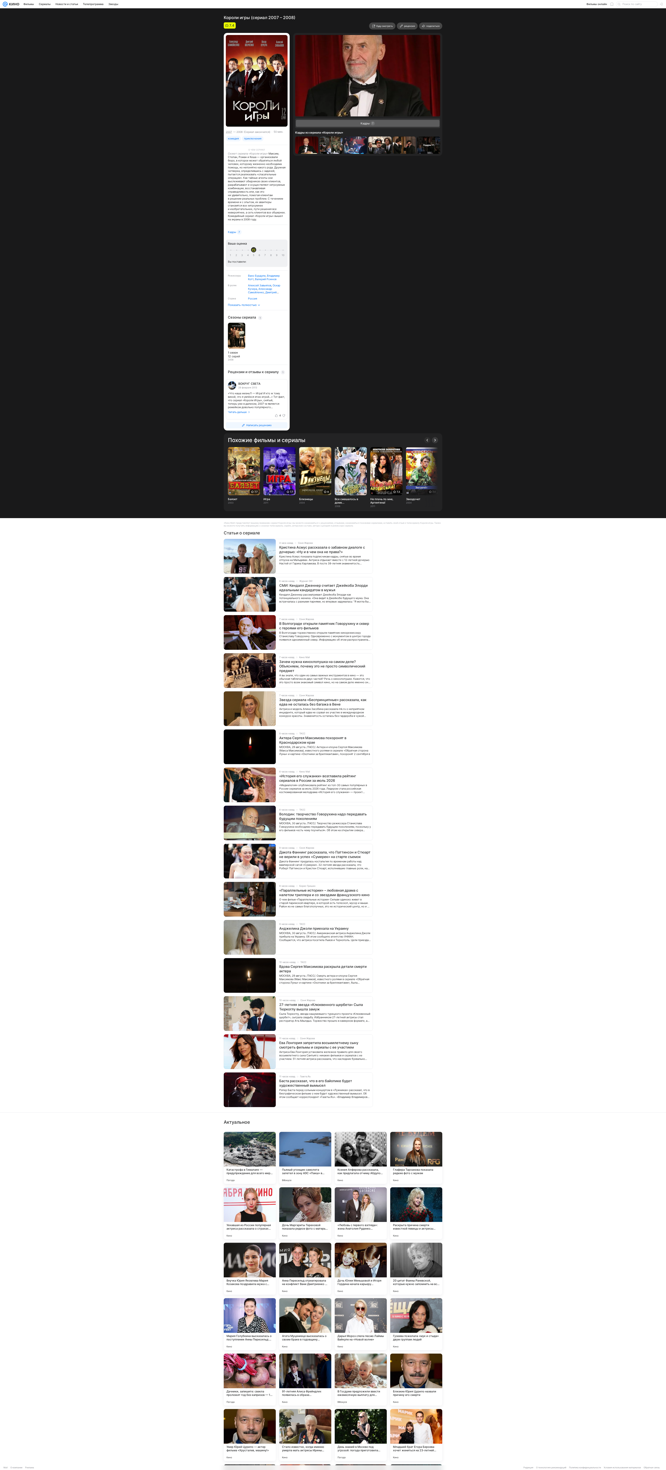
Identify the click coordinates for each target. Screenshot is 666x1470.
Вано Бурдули (257, 275)
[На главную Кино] (13, 4)
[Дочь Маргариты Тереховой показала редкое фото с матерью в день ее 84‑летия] (305, 1213)
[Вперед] (435, 440)
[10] (283, 255)
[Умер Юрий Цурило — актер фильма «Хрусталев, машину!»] (250, 1435)
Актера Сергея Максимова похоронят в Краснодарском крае (312, 740)
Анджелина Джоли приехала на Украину (314, 928)
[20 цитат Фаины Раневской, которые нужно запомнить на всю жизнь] (416, 1269)
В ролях (232, 285)
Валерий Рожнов (265, 279)
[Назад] (427, 440)
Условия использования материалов (622, 1467)
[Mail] (5, 4)
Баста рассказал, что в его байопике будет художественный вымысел (315, 1083)
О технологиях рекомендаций (551, 1467)
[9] (277, 255)
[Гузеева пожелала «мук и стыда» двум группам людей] (416, 1324)
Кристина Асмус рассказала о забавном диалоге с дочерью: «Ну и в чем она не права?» (322, 549)
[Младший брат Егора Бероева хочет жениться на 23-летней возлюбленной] (416, 1435)
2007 (229, 132)
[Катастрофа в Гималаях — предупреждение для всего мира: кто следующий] (250, 1158)
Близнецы (306, 499)
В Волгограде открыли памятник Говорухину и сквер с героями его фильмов (324, 626)
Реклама (29, 1467)
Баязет (232, 499)
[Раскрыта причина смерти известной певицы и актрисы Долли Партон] (416, 1213)
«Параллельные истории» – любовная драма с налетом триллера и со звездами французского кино (324, 892)
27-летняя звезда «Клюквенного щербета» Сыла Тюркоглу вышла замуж (321, 1007)
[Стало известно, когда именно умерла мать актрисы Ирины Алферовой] (305, 1435)
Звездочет (413, 499)
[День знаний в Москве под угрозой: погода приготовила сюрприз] (361, 1435)
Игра (266, 499)
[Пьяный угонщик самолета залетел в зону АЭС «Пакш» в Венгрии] (305, 1158)
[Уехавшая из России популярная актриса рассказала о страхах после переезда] (250, 1213)
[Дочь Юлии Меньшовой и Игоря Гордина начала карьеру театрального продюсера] (361, 1269)
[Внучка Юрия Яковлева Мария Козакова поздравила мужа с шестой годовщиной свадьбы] (250, 1269)
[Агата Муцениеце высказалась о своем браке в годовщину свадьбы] (305, 1324)
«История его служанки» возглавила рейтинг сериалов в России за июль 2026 (317, 778)
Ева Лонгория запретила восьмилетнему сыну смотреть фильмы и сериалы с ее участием (318, 1045)
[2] (237, 255)
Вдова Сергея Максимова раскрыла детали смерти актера (323, 969)
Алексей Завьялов (259, 285)
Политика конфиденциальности (585, 1467)
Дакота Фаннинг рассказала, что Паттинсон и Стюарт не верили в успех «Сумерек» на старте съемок (324, 854)
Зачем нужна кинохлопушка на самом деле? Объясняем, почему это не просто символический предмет (322, 666)
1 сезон (233, 352)
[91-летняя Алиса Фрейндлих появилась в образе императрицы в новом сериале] (305, 1380)
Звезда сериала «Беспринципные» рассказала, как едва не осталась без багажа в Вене (322, 702)
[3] (242, 255)
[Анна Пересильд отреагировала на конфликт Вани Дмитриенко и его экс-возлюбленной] (305, 1269)
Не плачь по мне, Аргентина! (381, 500)
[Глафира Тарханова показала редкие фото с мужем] (416, 1158)
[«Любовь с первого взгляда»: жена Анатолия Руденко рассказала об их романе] (361, 1213)
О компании (16, 1467)
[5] (254, 255)
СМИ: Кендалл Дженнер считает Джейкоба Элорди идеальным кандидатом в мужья (323, 587)
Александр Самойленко (260, 290)
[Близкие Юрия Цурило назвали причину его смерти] (416, 1380)
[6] (260, 255)
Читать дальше (237, 412)
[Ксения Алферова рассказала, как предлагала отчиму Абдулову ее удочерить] (361, 1158)
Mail (5, 1467)
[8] (271, 255)
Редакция (528, 1467)
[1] (231, 255)
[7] (265, 255)
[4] (248, 255)
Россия (252, 298)
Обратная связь (652, 1467)
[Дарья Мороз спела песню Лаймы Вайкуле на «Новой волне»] (361, 1324)
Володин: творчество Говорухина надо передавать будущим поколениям (323, 816)
